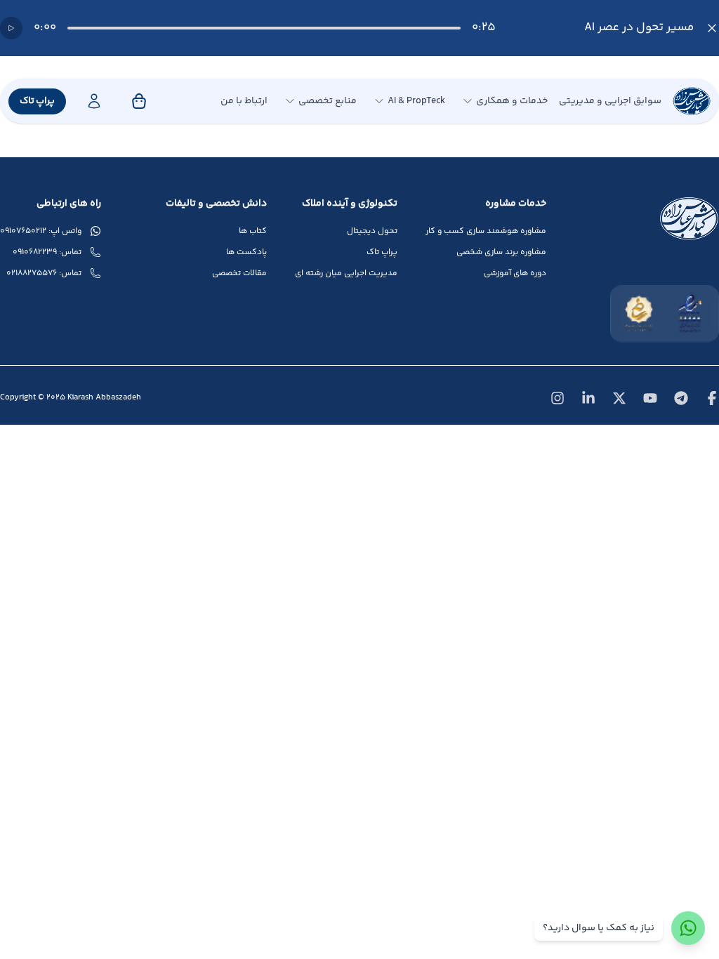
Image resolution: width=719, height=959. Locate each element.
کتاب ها (253, 231)
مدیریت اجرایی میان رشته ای (346, 273)
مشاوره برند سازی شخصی (501, 252)
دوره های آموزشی (515, 273)
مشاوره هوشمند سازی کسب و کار (486, 231)
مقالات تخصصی (239, 273)
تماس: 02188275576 (43, 273)
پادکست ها (246, 252)
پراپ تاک (37, 101)
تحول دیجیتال (372, 231)
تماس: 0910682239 (47, 252)
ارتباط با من (244, 101)
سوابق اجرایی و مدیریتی (610, 101)
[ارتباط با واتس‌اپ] (688, 928)
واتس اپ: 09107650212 (40, 231)
